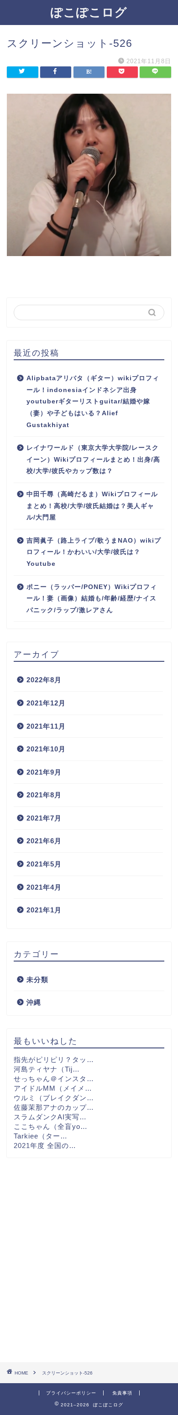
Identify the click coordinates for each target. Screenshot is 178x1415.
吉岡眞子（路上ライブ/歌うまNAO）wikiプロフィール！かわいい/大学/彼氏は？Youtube (93, 552)
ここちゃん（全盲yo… (51, 1126)
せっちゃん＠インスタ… (54, 1079)
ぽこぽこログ (89, 12)
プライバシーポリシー (71, 1392)
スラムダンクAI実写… (50, 1117)
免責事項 (122, 1392)
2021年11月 (46, 726)
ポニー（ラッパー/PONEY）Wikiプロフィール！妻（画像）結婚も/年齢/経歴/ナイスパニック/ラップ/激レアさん (91, 599)
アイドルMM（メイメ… (53, 1088)
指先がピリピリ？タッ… (54, 1059)
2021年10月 (46, 749)
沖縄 (33, 1002)
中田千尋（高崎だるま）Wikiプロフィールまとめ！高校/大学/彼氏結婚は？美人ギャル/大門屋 (92, 506)
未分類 (37, 979)
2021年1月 (44, 910)
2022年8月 (44, 680)
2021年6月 (44, 841)
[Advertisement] (89, 1260)
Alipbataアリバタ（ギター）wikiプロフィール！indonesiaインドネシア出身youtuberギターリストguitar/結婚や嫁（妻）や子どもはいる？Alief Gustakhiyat (92, 401)
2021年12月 (46, 703)
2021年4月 (44, 887)
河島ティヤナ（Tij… (47, 1069)
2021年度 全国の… (45, 1145)
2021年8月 (44, 795)
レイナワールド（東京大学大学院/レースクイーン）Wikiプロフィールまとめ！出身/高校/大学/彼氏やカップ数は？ (93, 459)
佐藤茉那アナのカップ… (54, 1107)
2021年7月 (44, 818)
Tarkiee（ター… (41, 1136)
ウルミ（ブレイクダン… (54, 1098)
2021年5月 (44, 864)
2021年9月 (44, 772)
